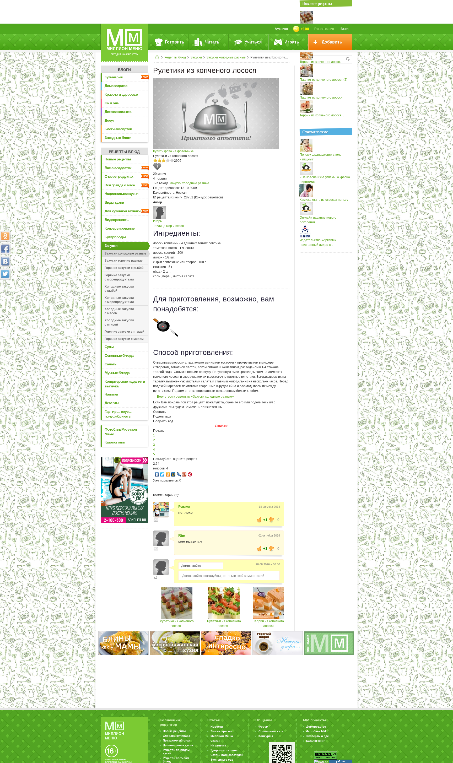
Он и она (111, 103)
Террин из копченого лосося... (322, 115)
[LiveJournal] (179, 474)
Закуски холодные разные (226, 57)
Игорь (157, 221)
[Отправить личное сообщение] (155, 520)
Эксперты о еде (222, 759)
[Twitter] (162, 474)
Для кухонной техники (123, 211)
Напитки (111, 394)
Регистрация (324, 29)
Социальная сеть (270, 731)
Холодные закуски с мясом (119, 311)
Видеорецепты (117, 220)
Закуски (196, 57)
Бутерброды (115, 237)
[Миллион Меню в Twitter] (5, 274)
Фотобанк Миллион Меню (121, 431)
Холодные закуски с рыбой (119, 289)
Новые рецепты (118, 159)
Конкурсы (265, 736)
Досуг (109, 120)
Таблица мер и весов (168, 226)
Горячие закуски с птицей (124, 331)
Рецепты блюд (175, 57)
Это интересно (221, 731)
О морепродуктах (119, 176)
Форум (263, 726)
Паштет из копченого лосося (321, 97)
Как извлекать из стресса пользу (324, 200)
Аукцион (281, 29)
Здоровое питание (224, 750)
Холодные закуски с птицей (119, 322)
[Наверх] (5, 297)
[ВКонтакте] (157, 474)
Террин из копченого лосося (321, 62)
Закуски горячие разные (124, 260)
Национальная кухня (121, 194)
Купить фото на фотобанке (173, 151)
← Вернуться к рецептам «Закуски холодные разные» (193, 396)
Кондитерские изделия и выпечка (125, 383)
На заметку (218, 745)
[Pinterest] (190, 474)
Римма (184, 507)
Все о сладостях (118, 168)
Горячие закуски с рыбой (124, 268)
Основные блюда (119, 355)
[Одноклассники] (168, 474)
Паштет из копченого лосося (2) (323, 80)
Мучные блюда (117, 373)
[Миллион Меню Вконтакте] (5, 261)
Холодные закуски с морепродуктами (119, 300)
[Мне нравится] (259, 520)
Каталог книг (115, 442)
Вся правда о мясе (120, 185)
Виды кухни (114, 202)
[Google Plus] (184, 474)
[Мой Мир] (173, 474)
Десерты (112, 403)
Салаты (111, 364)
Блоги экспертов (118, 129)
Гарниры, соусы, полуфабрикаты (118, 413)
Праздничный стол (176, 740)
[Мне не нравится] (271, 520)
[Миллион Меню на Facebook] (5, 248)
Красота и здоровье (121, 94)
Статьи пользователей (227, 754)
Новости (217, 726)
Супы (109, 347)
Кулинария (113, 77)
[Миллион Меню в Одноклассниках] (5, 236)
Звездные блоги (118, 138)
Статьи (215, 740)
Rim (181, 535)
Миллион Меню (222, 736)
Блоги (124, 70)
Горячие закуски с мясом (124, 339)
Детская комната (118, 112)
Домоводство (116, 86)
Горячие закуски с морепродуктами (119, 277)
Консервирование (119, 228)
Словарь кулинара (176, 735)
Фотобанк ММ (316, 731)
